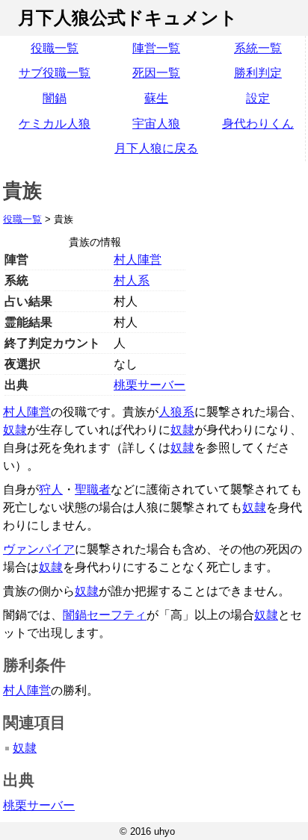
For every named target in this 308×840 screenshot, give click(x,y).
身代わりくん (258, 123)
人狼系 (176, 411)
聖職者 (93, 489)
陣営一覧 (156, 48)
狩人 (51, 489)
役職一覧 (54, 48)
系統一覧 (258, 48)
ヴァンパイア (39, 549)
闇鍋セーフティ (105, 615)
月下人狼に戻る (156, 148)
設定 (258, 98)
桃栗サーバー (149, 385)
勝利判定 (258, 72)
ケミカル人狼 (54, 123)
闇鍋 (55, 98)
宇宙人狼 (156, 123)
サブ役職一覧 (54, 72)
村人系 (132, 280)
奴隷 (15, 429)
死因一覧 (156, 72)
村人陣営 (137, 259)
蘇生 (156, 98)
